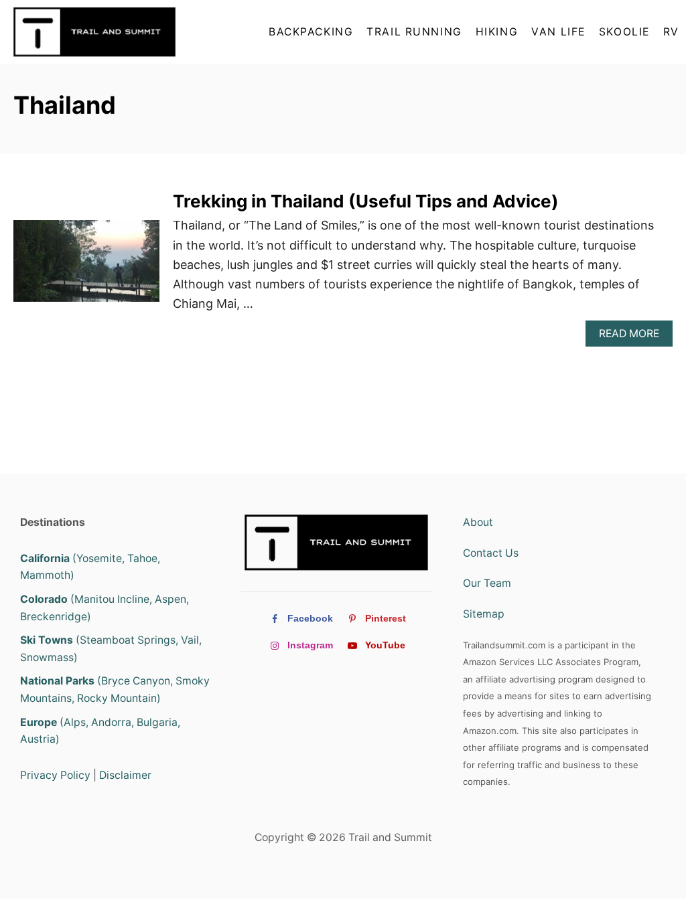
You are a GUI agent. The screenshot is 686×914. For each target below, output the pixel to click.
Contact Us (491, 553)
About (478, 522)
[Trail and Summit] (98, 32)
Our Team (487, 583)
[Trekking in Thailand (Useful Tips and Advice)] (86, 267)
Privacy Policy (55, 775)
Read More (633, 337)
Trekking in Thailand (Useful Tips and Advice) (366, 201)
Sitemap (483, 614)
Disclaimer (125, 775)
